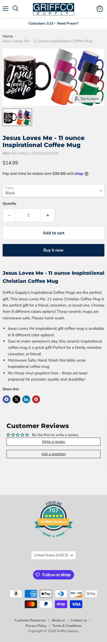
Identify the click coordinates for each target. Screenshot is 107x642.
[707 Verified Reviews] (53, 540)
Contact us (79, 620)
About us (58, 620)
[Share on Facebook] (6, 399)
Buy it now (53, 250)
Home (8, 36)
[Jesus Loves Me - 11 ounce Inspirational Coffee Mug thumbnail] (17, 117)
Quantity (9, 204)
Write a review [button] (53, 441)
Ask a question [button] (54, 453)
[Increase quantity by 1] (48, 215)
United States (51, 555)
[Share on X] (16, 399)
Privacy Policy (35, 625)
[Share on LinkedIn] (26, 399)
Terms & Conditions (67, 625)
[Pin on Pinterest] (36, 399)
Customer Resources (30, 620)
